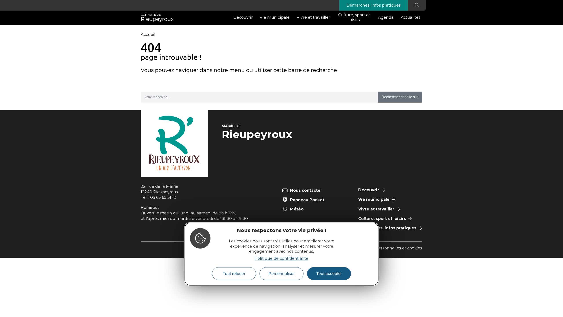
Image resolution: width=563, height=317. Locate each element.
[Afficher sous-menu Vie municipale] (291, 17)
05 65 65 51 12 (163, 197)
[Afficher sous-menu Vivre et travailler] (332, 17)
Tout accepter (329, 273)
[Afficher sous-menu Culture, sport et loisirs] (372, 17)
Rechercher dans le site (400, 97)
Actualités (410, 17)
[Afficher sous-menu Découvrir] (254, 17)
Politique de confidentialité (281, 258)
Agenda (386, 17)
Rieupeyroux (157, 17)
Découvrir (243, 17)
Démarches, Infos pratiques (373, 5)
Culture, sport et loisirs (354, 17)
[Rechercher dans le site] (416, 5)
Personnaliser (282, 273)
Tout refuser (234, 273)
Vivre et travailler (313, 17)
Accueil (148, 34)
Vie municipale (275, 17)
